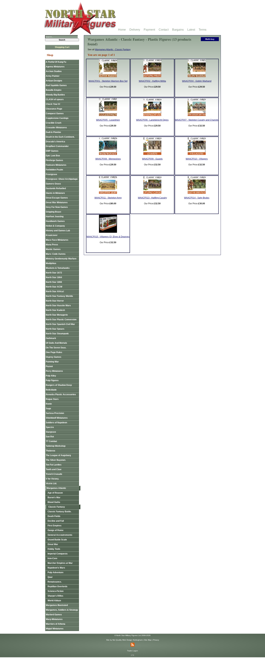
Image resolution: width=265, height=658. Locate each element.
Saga (48, 408)
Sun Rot (50, 436)
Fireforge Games (54, 160)
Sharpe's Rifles (55, 596)
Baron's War (54, 497)
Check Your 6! (53, 104)
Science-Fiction (55, 591)
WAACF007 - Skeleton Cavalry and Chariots (196, 120)
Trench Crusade (54, 474)
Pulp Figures (52, 380)
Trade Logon (132, 651)
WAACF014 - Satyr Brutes (196, 198)
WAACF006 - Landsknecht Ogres (152, 120)
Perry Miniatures (54, 371)
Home (122, 29)
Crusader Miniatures (56, 127)
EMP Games (52, 151)
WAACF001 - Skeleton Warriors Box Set (108, 81)
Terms (202, 29)
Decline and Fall (56, 521)
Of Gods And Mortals (56, 343)
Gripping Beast (53, 212)
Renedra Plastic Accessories (61, 394)
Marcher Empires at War (60, 563)
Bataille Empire (53, 90)
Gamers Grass (53, 183)
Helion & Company (55, 226)
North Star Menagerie (57, 315)
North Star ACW (54, 286)
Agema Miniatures (55, 66)
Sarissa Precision (55, 413)
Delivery (134, 29)
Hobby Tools (54, 549)
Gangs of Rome (55, 530)
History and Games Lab (58, 230)
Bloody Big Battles (55, 94)
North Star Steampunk (57, 333)
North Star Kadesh (55, 310)
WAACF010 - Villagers (197, 159)
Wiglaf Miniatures (54, 628)
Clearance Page (54, 109)
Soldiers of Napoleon (56, 422)
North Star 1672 (54, 272)
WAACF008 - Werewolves (108, 159)
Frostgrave (51, 174)
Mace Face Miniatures (57, 240)
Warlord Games (54, 614)
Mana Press (52, 244)
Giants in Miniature (55, 193)
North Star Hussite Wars (58, 305)
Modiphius (51, 263)
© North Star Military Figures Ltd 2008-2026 (132, 635)
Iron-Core (52, 558)
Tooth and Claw (53, 469)
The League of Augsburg (58, 455)
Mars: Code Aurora (55, 254)
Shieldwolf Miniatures (57, 418)
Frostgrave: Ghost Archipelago (62, 179)
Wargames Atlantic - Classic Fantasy (113, 49)
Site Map (147, 640)
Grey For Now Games (57, 207)
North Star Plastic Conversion (61, 319)
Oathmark (51, 338)
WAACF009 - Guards (152, 159)
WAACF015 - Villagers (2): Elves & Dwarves (108, 236)
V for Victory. (52, 479)
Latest (191, 29)
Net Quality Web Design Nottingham (127, 640)
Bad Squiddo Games (56, 85)
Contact (164, 29)
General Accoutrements (60, 535)
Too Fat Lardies (53, 464)
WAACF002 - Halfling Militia (152, 81)
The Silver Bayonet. (56, 460)
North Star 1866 (54, 282)
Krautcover (52, 235)
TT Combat (51, 441)
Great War (53, 544)
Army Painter (52, 76)
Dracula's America (55, 141)
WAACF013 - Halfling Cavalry (152, 198)
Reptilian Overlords (57, 586)
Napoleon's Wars (56, 567)
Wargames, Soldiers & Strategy (62, 610)
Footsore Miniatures (56, 165)
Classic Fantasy (56, 507)
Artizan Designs (54, 80)
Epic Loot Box (53, 155)
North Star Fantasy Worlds (59, 296)
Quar (50, 577)
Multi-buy (209, 39)
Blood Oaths (54, 502)
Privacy (156, 640)
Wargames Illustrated (57, 605)
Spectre (50, 427)
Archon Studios (54, 71)
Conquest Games (55, 113)
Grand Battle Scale (57, 539)
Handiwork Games (55, 221)
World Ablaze (54, 600)
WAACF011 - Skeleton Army (108, 198)
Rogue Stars (52, 399)
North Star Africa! (55, 291)
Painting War (52, 361)
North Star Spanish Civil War (60, 324)
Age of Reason (55, 493)
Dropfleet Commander (57, 146)
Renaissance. (55, 582)
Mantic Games (53, 249)
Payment (149, 29)
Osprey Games (53, 357)
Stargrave (51, 432)
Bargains (178, 29)
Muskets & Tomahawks (58, 268)
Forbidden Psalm (54, 169)
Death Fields (54, 516)
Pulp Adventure (55, 572)
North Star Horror (55, 301)
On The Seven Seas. (56, 347)
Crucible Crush (53, 123)
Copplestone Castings (57, 118)
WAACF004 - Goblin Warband (196, 81)
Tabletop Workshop (55, 446)
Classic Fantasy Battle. (59, 511)
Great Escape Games (57, 198)
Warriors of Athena (55, 624)
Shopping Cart (62, 47)
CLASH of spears (55, 99)
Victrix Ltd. (51, 483)
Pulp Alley (51, 375)
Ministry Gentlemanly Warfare (61, 258)
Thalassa (50, 450)
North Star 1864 (54, 277)
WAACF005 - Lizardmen (108, 120)
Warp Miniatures (54, 619)
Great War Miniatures (57, 202)
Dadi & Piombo (53, 132)
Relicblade (51, 390)
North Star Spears (55, 329)
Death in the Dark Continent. (60, 137)
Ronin (49, 404)
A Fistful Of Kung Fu (56, 62)
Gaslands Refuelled (56, 188)
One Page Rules (54, 352)
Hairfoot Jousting (54, 216)
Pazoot (49, 366)
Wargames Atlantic (56, 488)
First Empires (54, 525)
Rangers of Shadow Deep (59, 385)
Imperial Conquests (58, 553)
